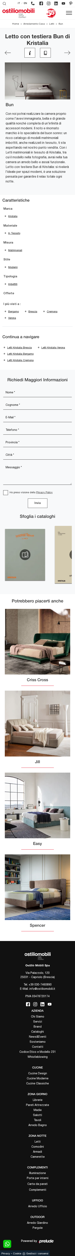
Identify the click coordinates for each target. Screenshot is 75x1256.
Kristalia (12, 216)
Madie (38, 1110)
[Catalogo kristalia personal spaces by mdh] (25, 554)
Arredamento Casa (34, 23)
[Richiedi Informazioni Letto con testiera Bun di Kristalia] (29, 53)
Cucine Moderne (37, 1078)
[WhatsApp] (7, 1244)
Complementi (37, 1189)
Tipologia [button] (10, 276)
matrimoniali (15, 250)
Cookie (17, 1253)
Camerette (38, 1156)
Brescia (32, 311)
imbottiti (12, 284)
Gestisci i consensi (37, 1253)
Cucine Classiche (37, 1083)
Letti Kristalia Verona (53, 347)
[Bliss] (67, 53)
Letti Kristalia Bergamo (20, 353)
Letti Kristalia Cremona (20, 360)
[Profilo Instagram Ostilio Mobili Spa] (48, 3)
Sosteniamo (38, 1041)
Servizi (37, 1021)
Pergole (38, 1227)
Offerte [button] (8, 293)
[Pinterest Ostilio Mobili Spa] (70, 3)
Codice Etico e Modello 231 (37, 1051)
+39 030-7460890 (40, 984)
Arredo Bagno (37, 1125)
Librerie (37, 1100)
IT (19, 3)
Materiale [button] (10, 225)
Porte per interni (37, 1178)
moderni (13, 267)
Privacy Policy (44, 492)
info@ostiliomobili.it (42, 988)
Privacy (5, 1253)
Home (15, 23)
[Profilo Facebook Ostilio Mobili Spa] (41, 3)
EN (25, 3)
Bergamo (13, 311)
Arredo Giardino (37, 1222)
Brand (38, 1026)
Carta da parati (37, 1184)
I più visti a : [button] (12, 304)
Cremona (52, 311)
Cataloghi (37, 1031)
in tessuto (14, 233)
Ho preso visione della (31, 492)
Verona (12, 317)
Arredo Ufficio (37, 1206)
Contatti (37, 1046)
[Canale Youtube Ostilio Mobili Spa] (63, 3)
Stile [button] (6, 259)
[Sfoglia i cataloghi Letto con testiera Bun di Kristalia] (45, 53)
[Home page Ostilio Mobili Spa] (18, 13)
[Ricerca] (4, 3)
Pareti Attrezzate (37, 1105)
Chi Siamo (37, 1016)
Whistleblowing (38, 1056)
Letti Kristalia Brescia (19, 347)
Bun (61, 23)
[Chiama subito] (32, 3)
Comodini (37, 1146)
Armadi (37, 1151)
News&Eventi (37, 1036)
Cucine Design (37, 1073)
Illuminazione (37, 1173)
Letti (51, 23)
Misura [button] (8, 242)
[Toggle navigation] (69, 13)
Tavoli (37, 1120)
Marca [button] (7, 208)
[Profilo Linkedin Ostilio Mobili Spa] (56, 3)
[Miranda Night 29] (8, 53)
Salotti (37, 1115)
